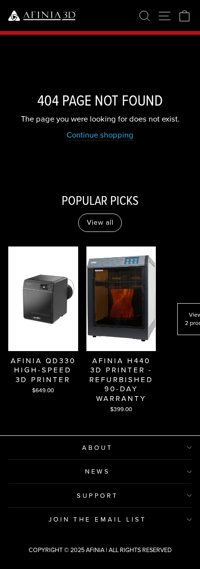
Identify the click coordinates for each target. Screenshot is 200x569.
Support (98, 495)
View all (100, 222)
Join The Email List (98, 519)
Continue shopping (100, 134)
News (98, 471)
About (97, 447)
